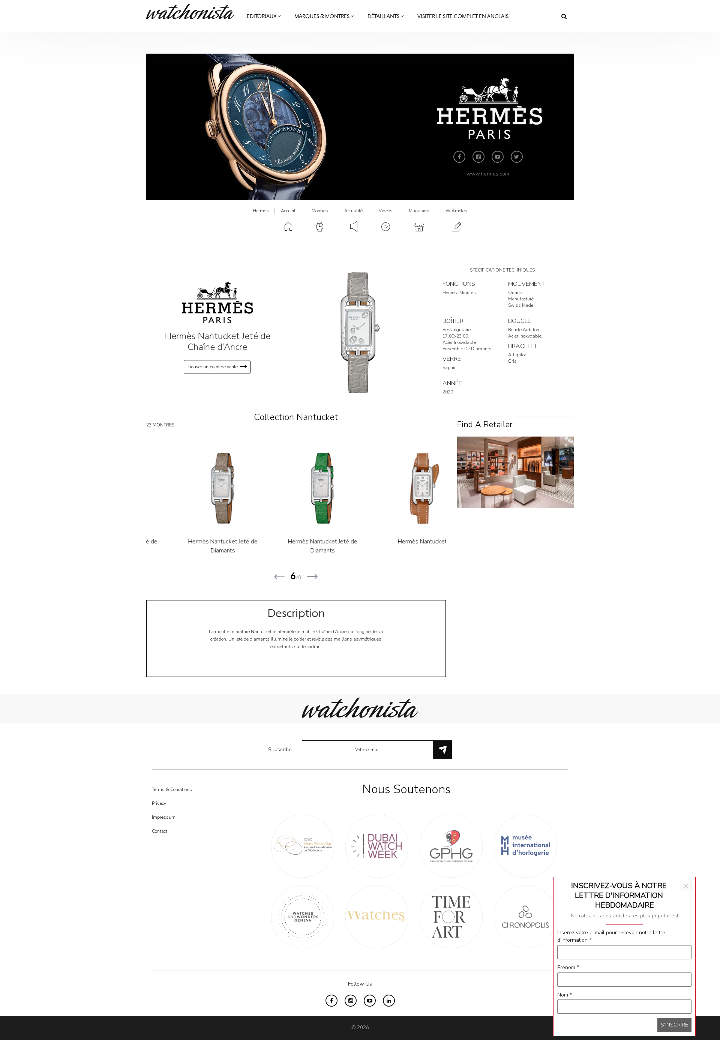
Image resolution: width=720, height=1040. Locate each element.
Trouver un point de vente (213, 367)
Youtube (498, 157)
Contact (159, 831)
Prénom (568, 967)
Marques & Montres (322, 16)
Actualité (353, 211)
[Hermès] (217, 302)
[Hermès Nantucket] (396, 488)
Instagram (478, 157)
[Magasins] (515, 472)
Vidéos (386, 211)
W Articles (456, 211)
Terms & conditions (172, 789)
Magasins (419, 211)
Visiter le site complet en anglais (462, 16)
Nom (564, 994)
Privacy (159, 803)
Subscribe (280, 749)
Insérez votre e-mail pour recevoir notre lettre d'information (611, 936)
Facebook (459, 157)
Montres (320, 211)
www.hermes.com (487, 173)
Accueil (288, 211)
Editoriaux (262, 16)
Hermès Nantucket (396, 541)
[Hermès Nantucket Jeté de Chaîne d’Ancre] (360, 332)
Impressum (164, 817)
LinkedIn (389, 1001)
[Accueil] (193, 11)
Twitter (517, 157)
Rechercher (564, 16)
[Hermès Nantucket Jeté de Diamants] (196, 488)
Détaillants (384, 16)
